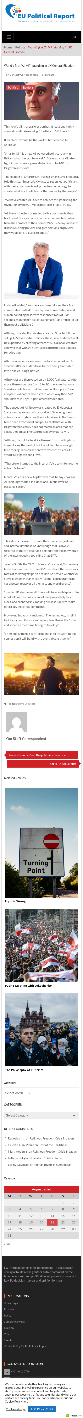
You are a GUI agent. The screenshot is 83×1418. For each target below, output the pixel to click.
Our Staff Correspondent (23, 74)
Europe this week (14, 1321)
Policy (7, 1315)
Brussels (9, 1309)
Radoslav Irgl (16, 1138)
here (25, 1401)
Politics (20, 47)
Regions (28, 87)
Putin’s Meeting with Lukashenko (28, 985)
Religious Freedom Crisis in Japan (52, 1138)
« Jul (7, 1244)
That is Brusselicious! (62, 763)
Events (8, 1340)
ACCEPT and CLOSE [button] (42, 1409)
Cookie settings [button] (15, 1409)
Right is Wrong (15, 901)
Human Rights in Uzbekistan (52, 1164)
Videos (8, 1334)
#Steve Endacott (25, 703)
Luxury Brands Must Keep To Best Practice (37, 755)
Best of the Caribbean (53, 1145)
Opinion (9, 1327)
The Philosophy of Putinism (24, 1070)
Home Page (11, 1303)
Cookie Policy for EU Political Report (25, 1346)
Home (8, 47)
